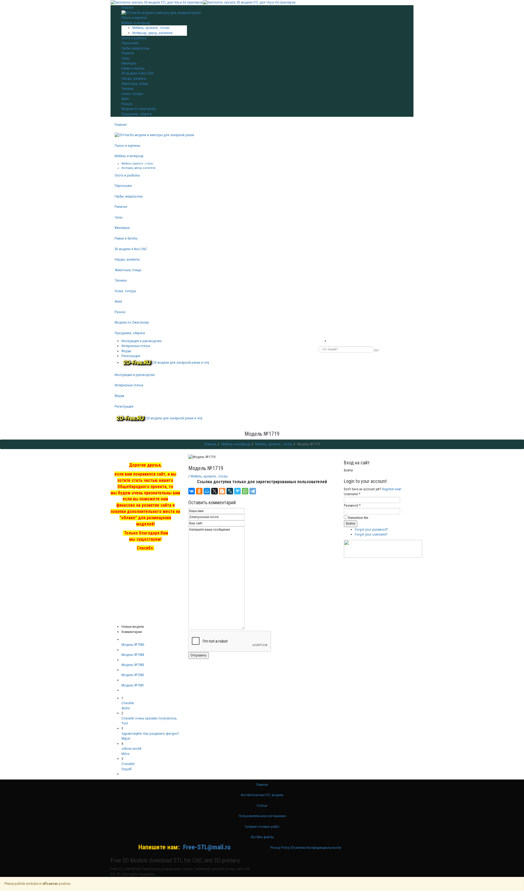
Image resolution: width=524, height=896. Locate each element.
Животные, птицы (134, 84)
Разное (126, 104)
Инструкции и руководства (141, 341)
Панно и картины (134, 18)
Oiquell (126, 769)
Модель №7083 (132, 665)
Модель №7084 (132, 655)
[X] (214, 491)
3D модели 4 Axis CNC (137, 73)
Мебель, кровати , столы (150, 28)
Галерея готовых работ (262, 827)
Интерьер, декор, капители (152, 33)
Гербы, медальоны (135, 48)
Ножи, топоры (132, 94)
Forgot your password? (371, 529)
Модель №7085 (132, 645)
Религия (127, 53)
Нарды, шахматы (134, 78)
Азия (125, 99)
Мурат (125, 738)
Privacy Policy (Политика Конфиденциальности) (305, 848)
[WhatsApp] (245, 491)
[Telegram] (252, 491)
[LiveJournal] (230, 491)
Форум (126, 351)
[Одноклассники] (199, 491)
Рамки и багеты (132, 68)
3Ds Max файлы (262, 837)
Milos (125, 754)
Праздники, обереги (136, 114)
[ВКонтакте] (191, 491)
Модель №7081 (132, 685)
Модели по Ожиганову (138, 109)
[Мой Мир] (207, 491)
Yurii (124, 723)
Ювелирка (128, 63)
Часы (125, 58)
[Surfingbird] (237, 491)
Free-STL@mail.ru (206, 847)
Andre (125, 708)
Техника (127, 88)
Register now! (391, 489)
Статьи (262, 806)
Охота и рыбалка (134, 38)
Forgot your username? (371, 534)
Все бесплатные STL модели (262, 795)
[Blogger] (222, 491)
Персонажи (130, 43)
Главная (121, 125)
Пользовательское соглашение (262, 816)
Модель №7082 (132, 675)
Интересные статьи (135, 346)
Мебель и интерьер (135, 23)
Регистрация (130, 356)
